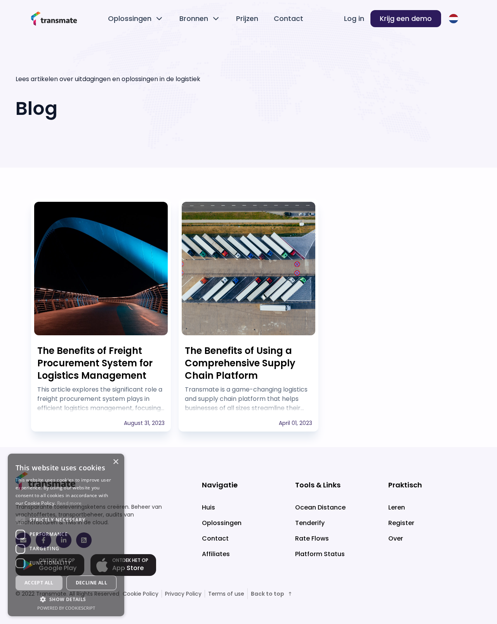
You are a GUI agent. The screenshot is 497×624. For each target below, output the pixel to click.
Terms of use (226, 594)
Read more (69, 503)
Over (395, 538)
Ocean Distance (320, 507)
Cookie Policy (140, 594)
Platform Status (320, 553)
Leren (396, 507)
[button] (66, 599)
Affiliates (216, 553)
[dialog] (66, 535)
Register (401, 522)
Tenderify (310, 522)
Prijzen (247, 18)
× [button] (115, 462)
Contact (288, 18)
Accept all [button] (39, 582)
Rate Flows (312, 538)
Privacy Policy (183, 594)
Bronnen (193, 18)
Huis (208, 507)
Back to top (267, 594)
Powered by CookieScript (66, 608)
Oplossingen (129, 18)
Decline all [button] (91, 582)
